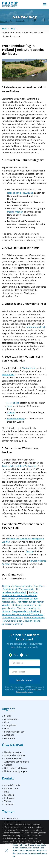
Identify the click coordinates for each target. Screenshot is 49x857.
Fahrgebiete (10, 725)
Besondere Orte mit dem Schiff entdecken (22, 614)
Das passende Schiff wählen (25, 611)
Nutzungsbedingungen (24, 692)
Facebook (9, 794)
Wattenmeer (8, 374)
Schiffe (7, 715)
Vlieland (11, 412)
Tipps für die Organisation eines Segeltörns (23, 586)
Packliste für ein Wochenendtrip (18, 589)
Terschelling (13, 402)
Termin (29, 551)
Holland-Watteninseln (34, 617)
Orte (6, 722)
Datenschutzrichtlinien (15, 768)
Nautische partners (13, 752)
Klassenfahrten (11, 818)
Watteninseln (28, 368)
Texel (9, 406)
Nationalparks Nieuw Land (20, 192)
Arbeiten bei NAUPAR (14, 755)
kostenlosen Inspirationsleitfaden (31, 853)
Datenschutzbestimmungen (31, 689)
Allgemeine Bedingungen (16, 761)
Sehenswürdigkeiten (14, 731)
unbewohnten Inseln (36, 327)
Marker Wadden (15, 211)
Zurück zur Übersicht (12, 623)
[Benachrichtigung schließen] (6, 850)
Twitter (7, 801)
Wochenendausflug (12, 617)
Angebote (9, 734)
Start (4, 28)
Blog (13, 28)
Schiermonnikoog (16, 418)
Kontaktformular (12, 785)
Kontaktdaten (11, 788)
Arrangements (11, 719)
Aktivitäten (9, 738)
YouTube (8, 804)
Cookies (8, 764)
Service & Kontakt (13, 758)
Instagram (9, 798)
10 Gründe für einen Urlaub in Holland (21, 620)
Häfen (7, 728)
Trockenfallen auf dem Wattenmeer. (19, 466)
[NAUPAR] (10, 4)
